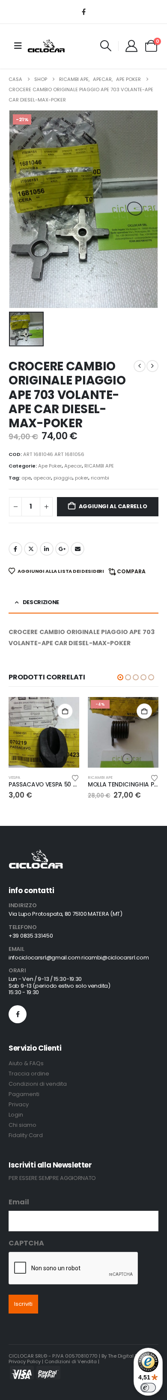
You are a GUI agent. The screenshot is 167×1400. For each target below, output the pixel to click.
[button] (106, 45)
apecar (42, 477)
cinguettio (31, 549)
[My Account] (131, 46)
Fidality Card (26, 1135)
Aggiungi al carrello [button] (65, 711)
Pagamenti (24, 1094)
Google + (62, 549)
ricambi (100, 477)
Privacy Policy (25, 1361)
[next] (152, 366)
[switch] (148, 1387)
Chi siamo (22, 1125)
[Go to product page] (44, 732)
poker (81, 477)
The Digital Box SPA (130, 1355)
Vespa (14, 777)
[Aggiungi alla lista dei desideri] (75, 777)
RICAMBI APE (99, 465)
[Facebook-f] (18, 1014)
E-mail (77, 549)
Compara (131, 571)
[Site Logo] (46, 46)
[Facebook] (83, 11)
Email (19, 1202)
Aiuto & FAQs (26, 1063)
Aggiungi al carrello (113, 506)
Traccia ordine (29, 1073)
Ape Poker (50, 465)
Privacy (19, 1104)
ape (26, 477)
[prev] (140, 366)
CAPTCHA (26, 1243)
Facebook (15, 549)
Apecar (73, 465)
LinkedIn (47, 549)
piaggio (63, 477)
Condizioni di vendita (38, 1084)
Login (16, 1115)
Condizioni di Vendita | (72, 1361)
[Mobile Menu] (18, 46)
